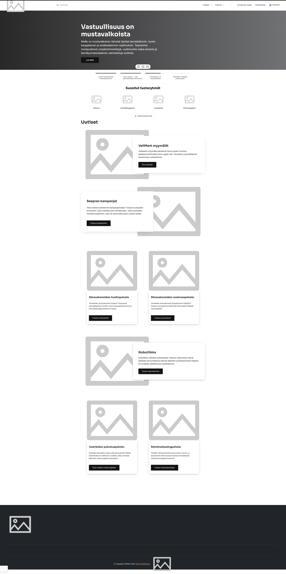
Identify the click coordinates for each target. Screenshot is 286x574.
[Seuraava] (147, 66)
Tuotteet (206, 5)
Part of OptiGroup (143, 564)
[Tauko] (143, 66)
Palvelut (218, 5)
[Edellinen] (138, 66)
